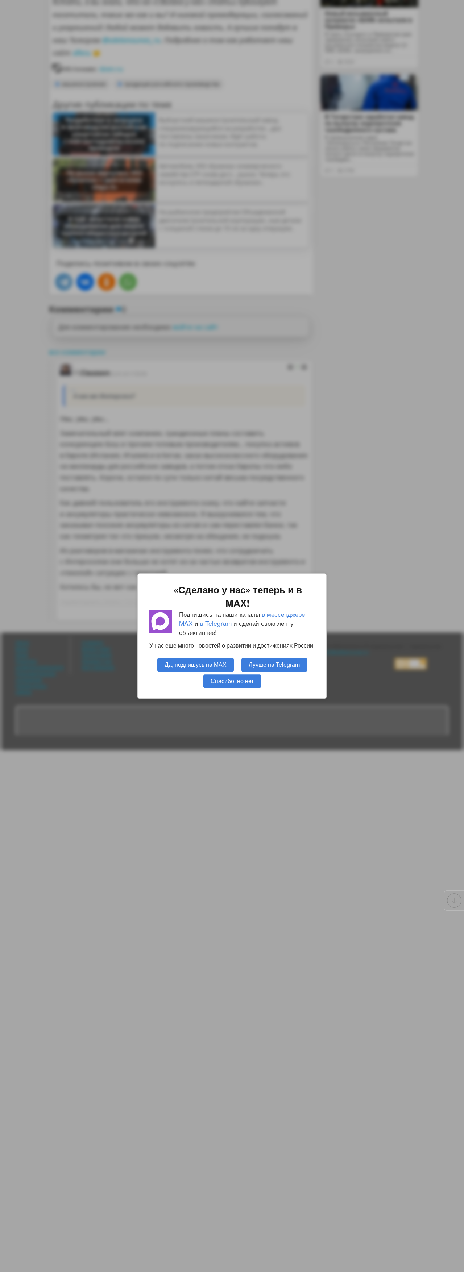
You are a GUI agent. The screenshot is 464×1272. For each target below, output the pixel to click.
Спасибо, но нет (232, 681)
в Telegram (216, 623)
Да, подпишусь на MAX (196, 664)
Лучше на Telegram (274, 664)
